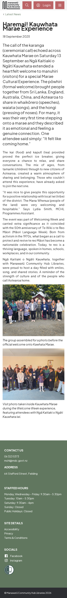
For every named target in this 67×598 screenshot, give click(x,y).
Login (47, 5)
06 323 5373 (11, 456)
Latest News (13, 14)
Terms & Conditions (15, 537)
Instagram (16, 560)
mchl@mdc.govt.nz (15, 460)
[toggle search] (27, 5)
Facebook (16, 556)
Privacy (8, 533)
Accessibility (11, 529)
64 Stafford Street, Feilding (21, 473)
